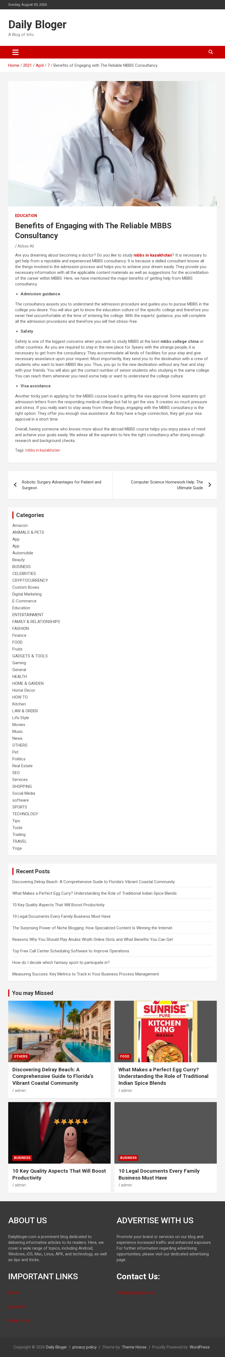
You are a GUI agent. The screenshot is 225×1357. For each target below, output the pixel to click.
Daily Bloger (37, 24)
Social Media (23, 793)
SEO (16, 772)
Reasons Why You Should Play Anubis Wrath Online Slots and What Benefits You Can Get (92, 939)
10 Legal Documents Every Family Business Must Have (61, 916)
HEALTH (19, 676)
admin (20, 1090)
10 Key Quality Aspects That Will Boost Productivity (58, 904)
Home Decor (23, 690)
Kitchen (19, 704)
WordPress (200, 1347)
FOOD (17, 642)
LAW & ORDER (25, 710)
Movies (18, 724)
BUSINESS (21, 566)
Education (26, 215)
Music (17, 731)
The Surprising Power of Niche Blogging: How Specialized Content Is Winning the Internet (92, 927)
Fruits (17, 649)
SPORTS (19, 807)
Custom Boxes (25, 587)
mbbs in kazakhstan (42, 450)
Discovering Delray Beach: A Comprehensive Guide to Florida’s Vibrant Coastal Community (93, 881)
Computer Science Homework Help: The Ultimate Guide (167, 485)
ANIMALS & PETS (28, 532)
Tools (17, 827)
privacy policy (84, 1347)
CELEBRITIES (24, 573)
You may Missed (32, 993)
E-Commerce (24, 601)
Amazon (20, 525)
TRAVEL (19, 841)
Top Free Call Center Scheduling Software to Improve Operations (70, 951)
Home (13, 1292)
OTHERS (19, 745)
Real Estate (22, 765)
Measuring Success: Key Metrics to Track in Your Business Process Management (85, 974)
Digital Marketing (27, 594)
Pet (15, 752)
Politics (19, 759)
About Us (16, 1306)
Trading (19, 834)
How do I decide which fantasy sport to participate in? (61, 962)
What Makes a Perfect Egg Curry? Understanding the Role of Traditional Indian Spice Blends (94, 893)
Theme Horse (134, 1347)
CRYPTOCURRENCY (30, 580)
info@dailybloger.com (136, 1292)
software (20, 800)
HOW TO (20, 697)
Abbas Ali (26, 246)
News (17, 738)
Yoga (17, 848)
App (15, 539)
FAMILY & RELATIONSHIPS (36, 621)
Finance (19, 635)
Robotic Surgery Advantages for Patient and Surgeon (61, 485)
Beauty (18, 559)
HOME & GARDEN (28, 683)
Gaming (19, 662)
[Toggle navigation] (15, 52)
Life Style (20, 717)
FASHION (20, 628)
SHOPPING (22, 786)
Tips (16, 820)
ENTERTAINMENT (28, 614)
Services (20, 779)
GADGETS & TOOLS (30, 656)
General (19, 669)
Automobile (22, 552)
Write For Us (19, 1320)
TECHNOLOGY (25, 813)
